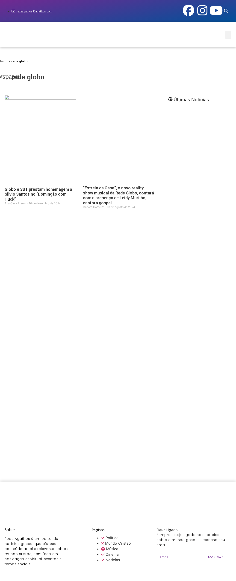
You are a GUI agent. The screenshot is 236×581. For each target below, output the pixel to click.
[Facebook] (188, 10)
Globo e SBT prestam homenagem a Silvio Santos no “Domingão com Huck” (38, 194)
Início (4, 61)
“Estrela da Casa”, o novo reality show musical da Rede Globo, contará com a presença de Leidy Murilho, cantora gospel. (118, 195)
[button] (226, 11)
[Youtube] (216, 10)
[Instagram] (202, 10)
